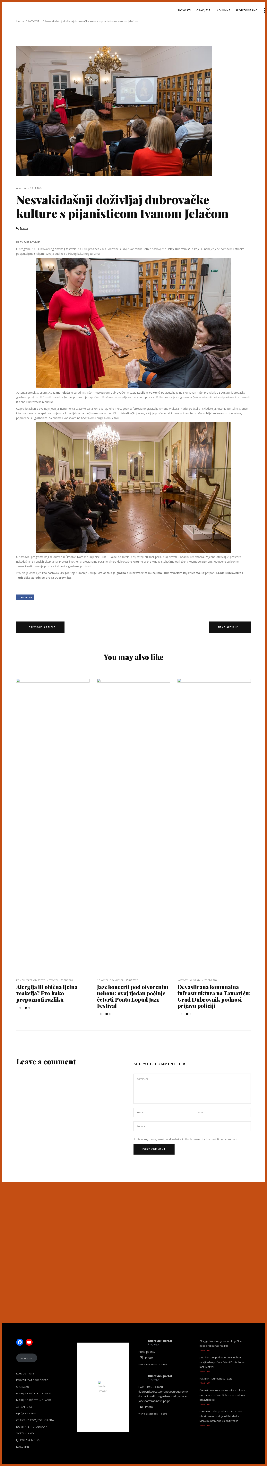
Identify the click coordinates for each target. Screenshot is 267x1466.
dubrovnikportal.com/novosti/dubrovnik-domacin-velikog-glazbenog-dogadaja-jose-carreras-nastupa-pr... (163, 1396)
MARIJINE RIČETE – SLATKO (34, 1393)
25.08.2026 (67, 980)
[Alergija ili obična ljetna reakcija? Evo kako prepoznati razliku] (53, 825)
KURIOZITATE (25, 1373)
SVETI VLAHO (25, 1433)
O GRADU (196, 980)
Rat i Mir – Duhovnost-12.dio (216, 1378)
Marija (24, 228)
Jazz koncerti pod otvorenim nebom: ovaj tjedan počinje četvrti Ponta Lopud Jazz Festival (132, 996)
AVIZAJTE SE (24, 1406)
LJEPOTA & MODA (28, 1440)
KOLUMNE (23, 1446)
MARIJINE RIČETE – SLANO (33, 1400)
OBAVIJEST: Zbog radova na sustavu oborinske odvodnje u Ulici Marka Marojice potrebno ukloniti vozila (221, 1416)
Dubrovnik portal (160, 1341)
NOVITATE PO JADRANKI (32, 1426)
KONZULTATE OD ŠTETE (30, 980)
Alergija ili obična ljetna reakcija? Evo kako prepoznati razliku (46, 993)
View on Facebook (148, 1364)
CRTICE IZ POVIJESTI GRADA (35, 1420)
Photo (149, 1357)
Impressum (26, 1358)
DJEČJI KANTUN (26, 1413)
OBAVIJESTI (116, 980)
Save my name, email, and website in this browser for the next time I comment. (187, 1139)
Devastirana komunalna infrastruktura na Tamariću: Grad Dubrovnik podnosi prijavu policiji (214, 996)
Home (20, 21)
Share (164, 1364)
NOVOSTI (34, 21)
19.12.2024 (36, 188)
